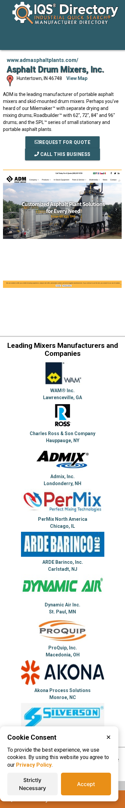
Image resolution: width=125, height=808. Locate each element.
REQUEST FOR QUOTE (65, 142)
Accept (86, 784)
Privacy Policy (34, 765)
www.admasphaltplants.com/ (42, 60)
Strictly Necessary (32, 784)
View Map (76, 78)
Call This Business (65, 154)
